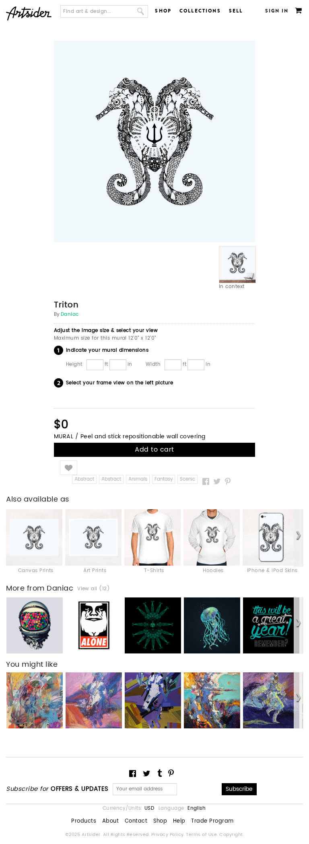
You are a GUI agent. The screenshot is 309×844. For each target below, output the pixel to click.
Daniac (70, 314)
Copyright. (231, 834)
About (110, 821)
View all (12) (93, 589)
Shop (163, 11)
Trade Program (212, 821)
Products (83, 821)
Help (179, 821)
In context (232, 287)
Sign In (277, 11)
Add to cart (154, 449)
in (130, 364)
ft (106, 364)
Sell (236, 11)
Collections (200, 11)
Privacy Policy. (168, 834)
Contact (136, 821)
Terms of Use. (202, 834)
